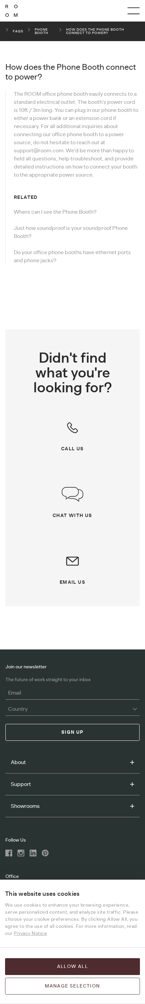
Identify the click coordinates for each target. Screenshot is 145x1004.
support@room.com (38, 150)
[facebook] (8, 853)
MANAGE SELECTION (72, 986)
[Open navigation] (133, 11)
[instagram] (21, 853)
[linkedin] (33, 853)
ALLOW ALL (72, 966)
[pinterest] (45, 853)
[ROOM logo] (11, 11)
